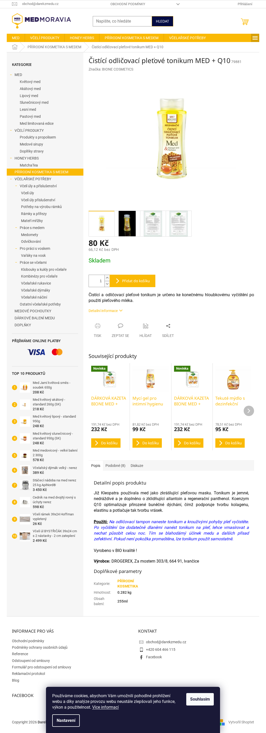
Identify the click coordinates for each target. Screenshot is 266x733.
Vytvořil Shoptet (241, 722)
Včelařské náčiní (34, 297)
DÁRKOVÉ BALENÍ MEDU (35, 318)
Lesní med (28, 109)
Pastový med (30, 116)
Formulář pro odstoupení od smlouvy (41, 667)
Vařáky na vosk (33, 255)
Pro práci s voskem (35, 248)
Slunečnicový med (34, 102)
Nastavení (66, 720)
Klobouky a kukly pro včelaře (43, 269)
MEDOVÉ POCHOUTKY (33, 311)
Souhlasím (200, 699)
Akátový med (30, 89)
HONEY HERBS (27, 158)
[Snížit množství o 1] (107, 284)
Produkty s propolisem (38, 137)
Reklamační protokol (28, 674)
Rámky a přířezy (34, 214)
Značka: (111, 69)
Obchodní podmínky (127, 4)
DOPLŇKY (23, 325)
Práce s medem (32, 228)
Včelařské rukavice (36, 283)
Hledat (162, 21)
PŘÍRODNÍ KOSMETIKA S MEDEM (41, 172)
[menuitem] (16, 38)
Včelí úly (27, 193)
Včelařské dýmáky (35, 290)
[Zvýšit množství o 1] (107, 278)
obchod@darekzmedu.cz (166, 642)
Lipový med (29, 96)
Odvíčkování (31, 241)
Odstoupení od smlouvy (31, 661)
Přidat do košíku (136, 280)
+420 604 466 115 (160, 649)
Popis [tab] (95, 466)
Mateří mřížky (32, 221)
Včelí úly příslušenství (38, 200)
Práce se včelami (33, 262)
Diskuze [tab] (137, 466)
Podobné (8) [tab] (115, 466)
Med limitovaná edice (37, 123)
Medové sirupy (31, 144)
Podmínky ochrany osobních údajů (40, 647)
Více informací (105, 707)
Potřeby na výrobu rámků (41, 207)
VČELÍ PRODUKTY (29, 130)
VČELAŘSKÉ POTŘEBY (33, 179)
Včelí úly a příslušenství (38, 186)
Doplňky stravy (32, 151)
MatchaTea (29, 165)
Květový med (30, 82)
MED (18, 75)
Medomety (29, 235)
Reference (20, 654)
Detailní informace (103, 311)
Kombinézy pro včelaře (39, 276)
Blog (15, 680)
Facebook (154, 657)
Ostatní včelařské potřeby (40, 304)
